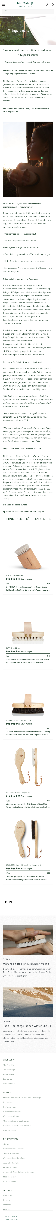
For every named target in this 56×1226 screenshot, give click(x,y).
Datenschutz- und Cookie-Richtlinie (17, 1125)
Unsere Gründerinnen (11, 1153)
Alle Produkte (8, 1065)
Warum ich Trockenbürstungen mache (26, 963)
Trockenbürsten (14, 372)
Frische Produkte (10, 1167)
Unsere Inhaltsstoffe (11, 1163)
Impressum (7, 1102)
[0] (53, 4)
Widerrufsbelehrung (11, 1116)
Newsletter (7, 1195)
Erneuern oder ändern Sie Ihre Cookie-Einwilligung (22, 1098)
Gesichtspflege (9, 1069)
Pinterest (6, 1209)
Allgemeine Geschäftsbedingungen (16, 1121)
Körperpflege (8, 1074)
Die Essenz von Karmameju (13, 1149)
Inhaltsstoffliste (9, 1181)
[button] (12, 579)
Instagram (7, 1200)
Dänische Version (10, 1130)
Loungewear (8, 1079)
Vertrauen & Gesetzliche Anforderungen (18, 1172)
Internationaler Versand (12, 1111)
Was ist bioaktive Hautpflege (14, 1158)
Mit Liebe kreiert (9, 1177)
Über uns (6, 1144)
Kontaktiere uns (9, 1107)
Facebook (7, 1205)
